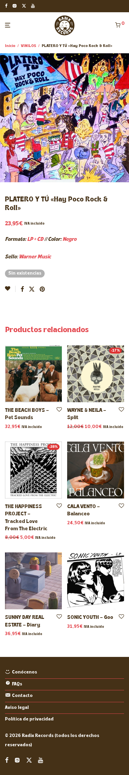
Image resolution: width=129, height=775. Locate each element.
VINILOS (28, 46)
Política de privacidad (29, 719)
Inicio (10, 46)
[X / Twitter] (24, 6)
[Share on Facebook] (22, 289)
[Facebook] (6, 6)
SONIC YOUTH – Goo (90, 617)
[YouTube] (33, 6)
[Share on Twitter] (32, 289)
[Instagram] (14, 6)
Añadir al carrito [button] (21, 427)
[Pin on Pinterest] (43, 289)
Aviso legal (17, 707)
